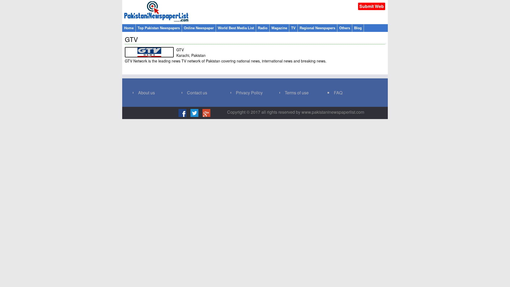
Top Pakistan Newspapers (159, 28)
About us (146, 93)
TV (293, 28)
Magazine (279, 28)
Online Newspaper (199, 28)
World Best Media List (236, 28)
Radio (262, 28)
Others (344, 28)
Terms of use (297, 93)
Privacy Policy (249, 93)
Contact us (197, 93)
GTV (131, 39)
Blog (358, 28)
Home (129, 28)
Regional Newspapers (317, 28)
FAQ (338, 93)
